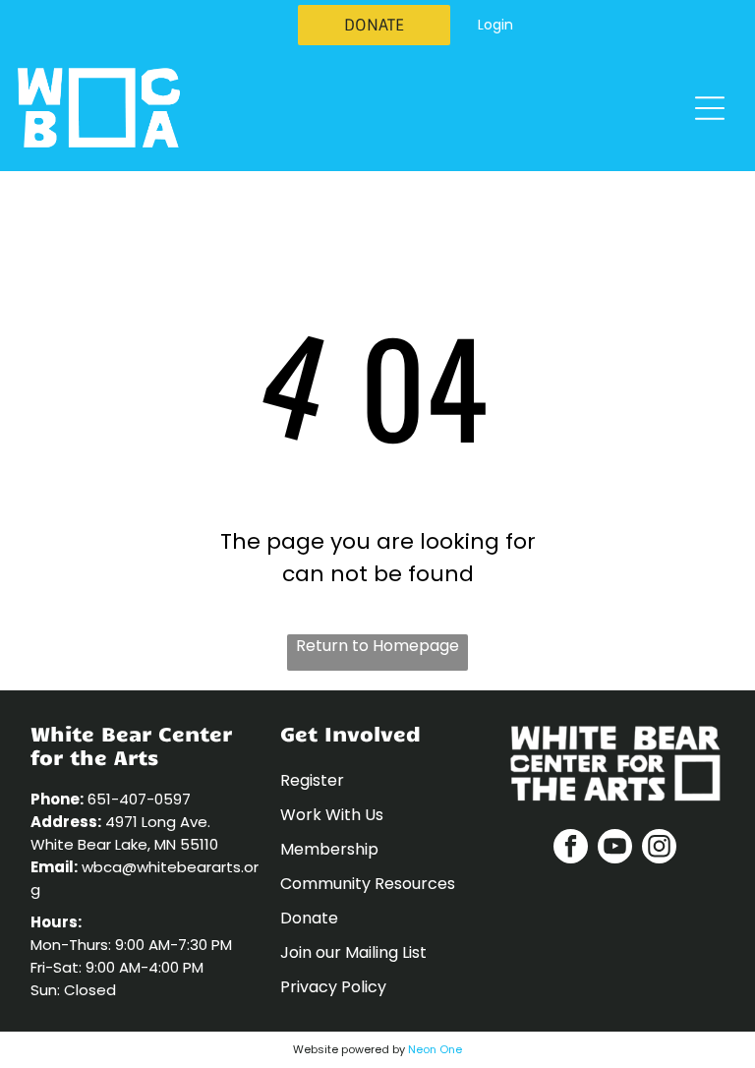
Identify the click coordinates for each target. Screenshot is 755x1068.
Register (312, 780)
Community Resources (367, 883)
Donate (309, 918)
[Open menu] (710, 108)
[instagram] (659, 848)
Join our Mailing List (353, 952)
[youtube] (615, 848)
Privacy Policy (333, 987)
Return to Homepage (377, 645)
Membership (329, 849)
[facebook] (570, 848)
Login (495, 24)
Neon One (435, 1049)
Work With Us (331, 814)
